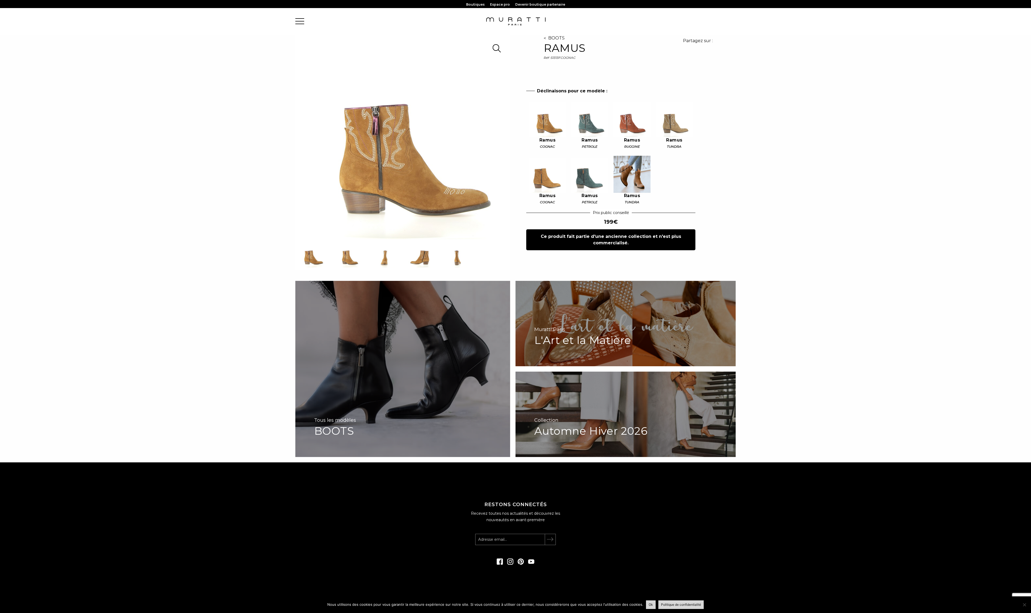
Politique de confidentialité (681, 605)
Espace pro (500, 4)
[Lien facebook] (500, 563)
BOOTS (556, 38)
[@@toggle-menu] (299, 21)
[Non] (1024, 604)
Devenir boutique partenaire (540, 4)
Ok (651, 605)
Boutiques (475, 4)
